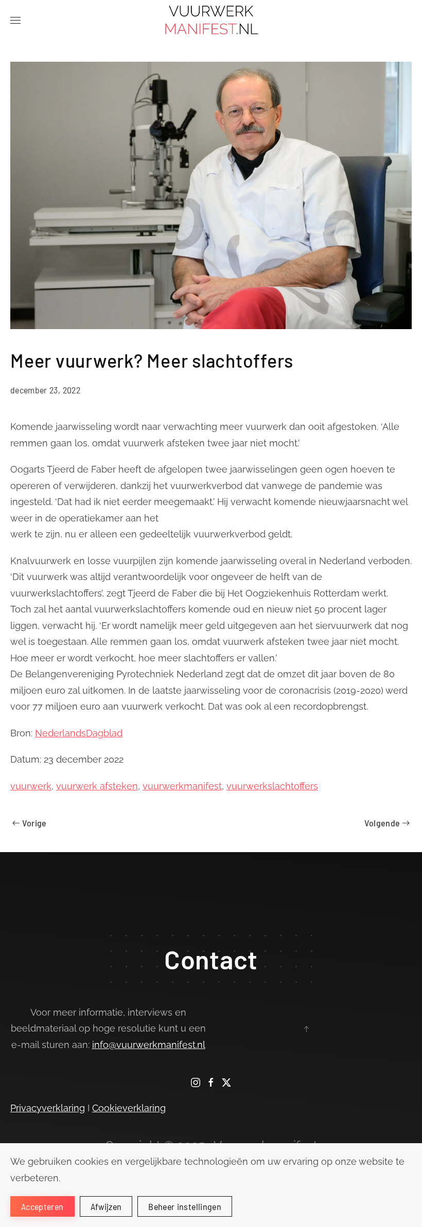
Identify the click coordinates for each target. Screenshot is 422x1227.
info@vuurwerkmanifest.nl (148, 1044)
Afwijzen (106, 1206)
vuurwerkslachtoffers (272, 786)
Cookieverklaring (129, 1108)
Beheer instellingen (184, 1206)
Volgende (382, 822)
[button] (15, 20)
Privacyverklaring (47, 1108)
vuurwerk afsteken (97, 786)
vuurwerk (30, 786)
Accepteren (42, 1206)
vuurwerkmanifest (182, 786)
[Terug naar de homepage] (211, 20)
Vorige (34, 822)
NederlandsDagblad (78, 733)
